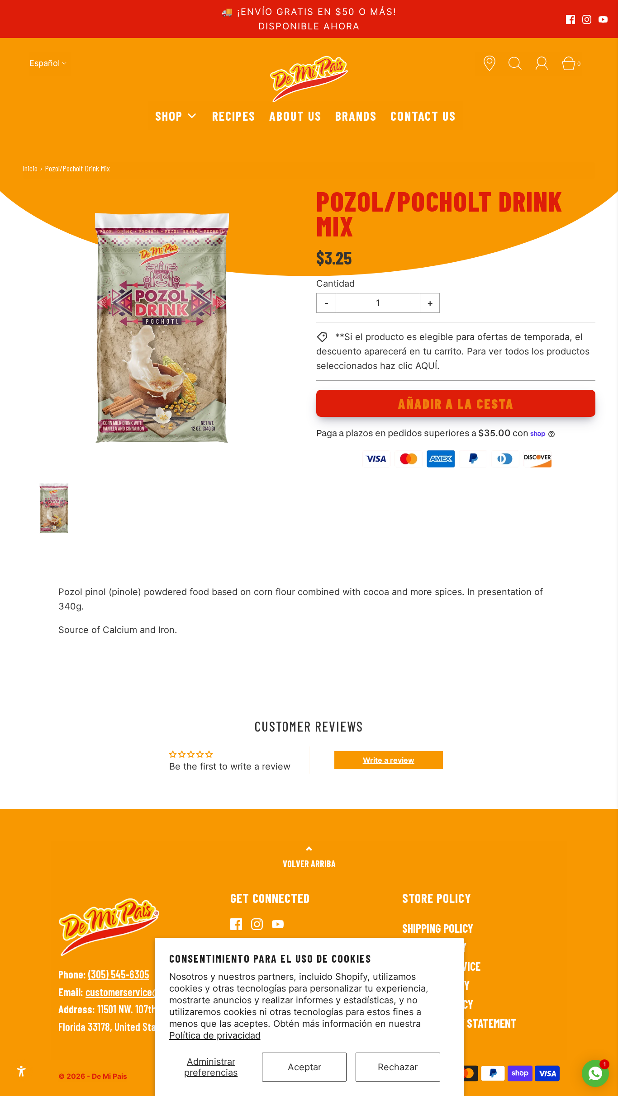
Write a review (388, 760)
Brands (356, 115)
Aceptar (304, 1067)
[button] (54, 508)
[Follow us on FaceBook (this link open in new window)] (570, 19)
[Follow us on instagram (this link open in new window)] (586, 19)
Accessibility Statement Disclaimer (459, 1030)
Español (44, 63)
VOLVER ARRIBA (309, 863)
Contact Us (423, 115)
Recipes (234, 115)
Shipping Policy (437, 928)
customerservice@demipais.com (150, 991)
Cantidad (335, 283)
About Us (295, 115)
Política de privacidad (215, 1035)
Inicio (30, 168)
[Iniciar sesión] (545, 63)
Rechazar (398, 1067)
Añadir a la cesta (456, 403)
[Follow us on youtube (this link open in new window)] (603, 19)
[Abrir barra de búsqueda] (518, 63)
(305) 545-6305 (118, 974)
